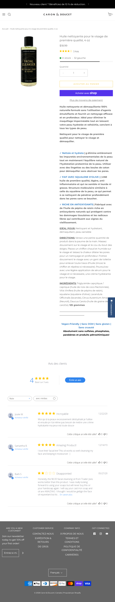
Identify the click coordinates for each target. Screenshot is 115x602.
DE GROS (43, 546)
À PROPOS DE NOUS (72, 533)
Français (55, 572)
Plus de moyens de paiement (86, 100)
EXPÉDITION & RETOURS (43, 540)
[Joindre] (23, 553)
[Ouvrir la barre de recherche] (10, 14)
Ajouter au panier (86, 84)
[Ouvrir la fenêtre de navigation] (4, 14)
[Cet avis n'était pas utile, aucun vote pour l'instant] (104, 434)
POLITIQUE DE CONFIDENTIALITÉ (72, 548)
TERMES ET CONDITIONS (72, 540)
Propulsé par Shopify (72, 593)
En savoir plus (66, 494)
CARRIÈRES (72, 554)
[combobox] (20, 398)
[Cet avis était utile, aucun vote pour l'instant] (99, 434)
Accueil (5, 29)
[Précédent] (27, 4)
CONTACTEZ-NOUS (43, 533)
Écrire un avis (75, 380)
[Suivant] (88, 4)
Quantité (64, 67)
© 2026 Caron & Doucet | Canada (48, 593)
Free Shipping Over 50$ (57, 5)
